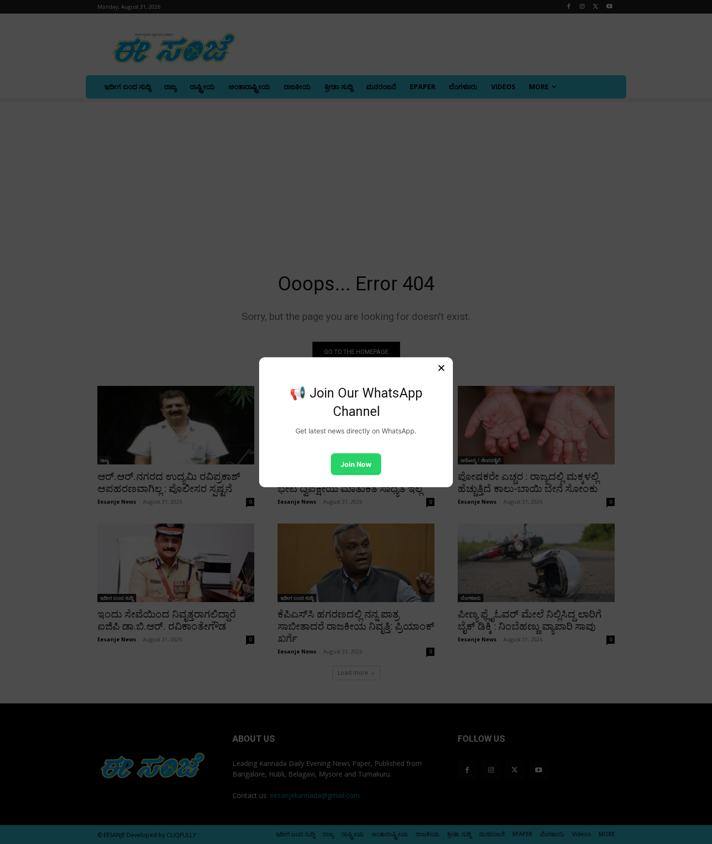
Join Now (356, 464)
